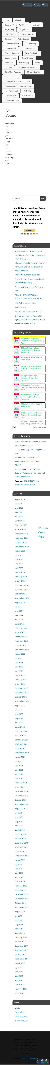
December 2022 (21, 688)
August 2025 (20, 551)
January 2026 (20, 529)
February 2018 (21, 937)
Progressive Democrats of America (18, 86)
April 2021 (19, 774)
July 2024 (18, 606)
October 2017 (21, 954)
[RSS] (45, 5)
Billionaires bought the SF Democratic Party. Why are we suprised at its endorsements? (30, 267)
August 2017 (20, 963)
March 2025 (20, 572)
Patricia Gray (24, 63)
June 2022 (19, 714)
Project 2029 (24, 30)
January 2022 (20, 735)
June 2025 (19, 559)
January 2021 (20, 787)
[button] (14, 427)
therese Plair (20, 457)
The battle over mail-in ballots (27, 274)
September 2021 (22, 752)
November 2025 (22, 538)
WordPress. (34, 1058)
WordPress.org (21, 1020)
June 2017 (19, 971)
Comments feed (21, 1016)
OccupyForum (10, 58)
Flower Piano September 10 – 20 (28, 311)
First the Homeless (12, 53)
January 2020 (20, 838)
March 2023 (20, 675)
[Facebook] (27, 5)
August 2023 (20, 654)
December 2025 (21, 533)
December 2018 (21, 894)
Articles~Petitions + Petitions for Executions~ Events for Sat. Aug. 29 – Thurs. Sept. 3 (30, 255)
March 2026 (20, 520)
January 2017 (20, 993)
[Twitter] (37, 5)
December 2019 (21, 843)
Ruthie (37, 63)
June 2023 (19, 662)
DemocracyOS (10, 48)
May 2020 (19, 821)
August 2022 (20, 705)
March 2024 (20, 624)
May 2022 (19, 718)
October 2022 (21, 697)
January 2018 (20, 941)
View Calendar (39, 427)
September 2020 (22, 804)
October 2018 (21, 903)
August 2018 (20, 911)
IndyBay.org (9, 30)
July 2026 (18, 503)
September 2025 (22, 546)
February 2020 (21, 834)
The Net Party (30, 44)
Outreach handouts (12, 44)
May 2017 (19, 976)
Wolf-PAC (27, 91)
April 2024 (19, 619)
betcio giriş (19, 469)
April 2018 (19, 928)
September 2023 (22, 649)
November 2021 (22, 744)
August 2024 (20, 602)
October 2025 (21, 542)
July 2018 (18, 916)
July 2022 (18, 709)
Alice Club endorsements (25, 303)
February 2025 (21, 576)
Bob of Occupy (27, 58)
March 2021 (20, 778)
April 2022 (19, 722)
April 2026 (19, 516)
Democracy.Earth (28, 48)
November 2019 (22, 847)
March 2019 (20, 881)
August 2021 (20, 757)
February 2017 (21, 989)
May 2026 (19, 512)
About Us (18, 20)
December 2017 (21, 946)
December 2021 (21, 740)
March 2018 (20, 933)
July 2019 (18, 864)
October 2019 (21, 851)
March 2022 (20, 727)
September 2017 (22, 959)
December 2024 (21, 585)
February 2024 (21, 628)
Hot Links (8, 67)
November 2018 (22, 898)
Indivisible (36, 25)
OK (42, 198)
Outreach (8, 39)
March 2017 (20, 984)
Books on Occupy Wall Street (16, 25)
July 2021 (18, 761)
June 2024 (19, 611)
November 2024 (22, 589)
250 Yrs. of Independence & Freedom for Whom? (27, 461)
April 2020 (19, 825)
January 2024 (20, 632)
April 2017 (19, 980)
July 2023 (18, 658)
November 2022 (22, 692)
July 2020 (18, 813)
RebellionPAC (27, 96)
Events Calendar (27, 34)
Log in (17, 1008)
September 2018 (22, 907)
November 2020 (22, 795)
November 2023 (22, 641)
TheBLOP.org (10, 34)
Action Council (23, 39)
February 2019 (21, 886)
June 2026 (19, 508)
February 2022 (21, 731)
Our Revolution (10, 96)
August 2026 (20, 499)
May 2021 (19, 770)
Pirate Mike (9, 63)
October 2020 (21, 800)
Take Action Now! (11, 91)
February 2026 (21, 525)
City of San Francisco (13, 72)
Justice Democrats (12, 100)
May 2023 (19, 667)
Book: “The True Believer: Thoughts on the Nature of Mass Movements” (30, 473)
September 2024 (22, 598)
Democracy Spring (12, 77)
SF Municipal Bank (34, 72)
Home (7, 20)
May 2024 (19, 615)
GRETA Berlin (20, 441)
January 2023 (20, 684)
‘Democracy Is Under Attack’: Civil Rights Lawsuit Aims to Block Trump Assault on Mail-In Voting (30, 319)
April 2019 (19, 877)
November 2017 (22, 950)
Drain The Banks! (31, 53)
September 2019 (22, 855)
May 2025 (19, 563)
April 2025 (19, 568)
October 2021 (21, 748)
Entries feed (20, 1012)
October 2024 (21, 593)
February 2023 (21, 679)
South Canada (20, 307)
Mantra (25, 1058)
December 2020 (21, 791)
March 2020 (20, 830)
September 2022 (22, 701)
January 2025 (20, 581)
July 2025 (18, 555)
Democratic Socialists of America (17, 81)
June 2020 (19, 817)
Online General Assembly (27, 67)
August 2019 (20, 860)
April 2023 (19, 671)
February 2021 (21, 782)
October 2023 (21, 645)
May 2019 (19, 873)
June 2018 (19, 920)
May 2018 (19, 924)
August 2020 (20, 808)
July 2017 (18, 967)
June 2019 (19, 868)
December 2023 (21, 636)
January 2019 (20, 890)
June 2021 (19, 765)
